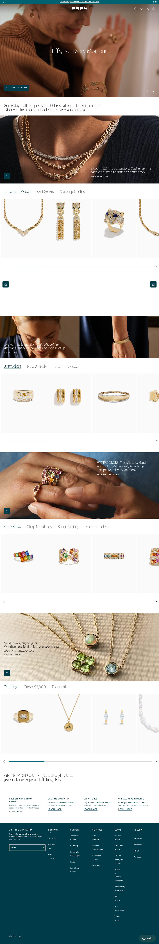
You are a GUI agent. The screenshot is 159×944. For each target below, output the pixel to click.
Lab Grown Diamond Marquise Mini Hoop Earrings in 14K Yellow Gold (112, 751)
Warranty (96, 866)
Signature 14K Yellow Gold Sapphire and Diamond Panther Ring (112, 256)
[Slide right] (156, 266)
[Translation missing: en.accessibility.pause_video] (148, 91)
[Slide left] (4, 266)
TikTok (136, 851)
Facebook (138, 845)
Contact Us (52, 838)
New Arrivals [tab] (36, 366)
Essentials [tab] (59, 687)
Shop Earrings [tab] (68, 526)
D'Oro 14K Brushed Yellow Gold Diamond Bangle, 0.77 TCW (110, 431)
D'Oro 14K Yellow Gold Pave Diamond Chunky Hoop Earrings (68, 431)
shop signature (100, 176)
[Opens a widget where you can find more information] (147, 938)
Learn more (16, 812)
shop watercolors (108, 474)
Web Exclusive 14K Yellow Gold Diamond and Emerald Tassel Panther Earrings (68, 256)
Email (13, 847)
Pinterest (137, 857)
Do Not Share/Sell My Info (119, 859)
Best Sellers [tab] (45, 191)
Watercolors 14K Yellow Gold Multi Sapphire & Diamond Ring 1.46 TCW (113, 591)
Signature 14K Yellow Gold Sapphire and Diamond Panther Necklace (22, 256)
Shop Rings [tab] (12, 526)
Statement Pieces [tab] (17, 191)
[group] (79, 2)
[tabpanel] (80, 234)
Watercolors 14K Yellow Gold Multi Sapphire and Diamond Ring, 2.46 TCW (66, 591)
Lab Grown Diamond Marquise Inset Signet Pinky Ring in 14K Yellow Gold (22, 751)
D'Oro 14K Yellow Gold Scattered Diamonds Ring (20, 431)
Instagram (138, 838)
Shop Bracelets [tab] (97, 526)
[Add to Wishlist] (41, 207)
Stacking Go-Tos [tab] (72, 191)
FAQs (72, 862)
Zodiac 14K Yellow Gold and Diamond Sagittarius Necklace (68, 751)
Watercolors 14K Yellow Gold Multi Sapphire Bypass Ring (21, 591)
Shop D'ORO (10, 352)
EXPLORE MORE (12, 655)
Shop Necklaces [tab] (39, 526)
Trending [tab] (10, 687)
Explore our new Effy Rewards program (79, 2)
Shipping (74, 846)
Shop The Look (19, 87)
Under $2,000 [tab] (35, 687)
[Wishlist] (141, 8)
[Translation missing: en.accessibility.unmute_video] (154, 91)
